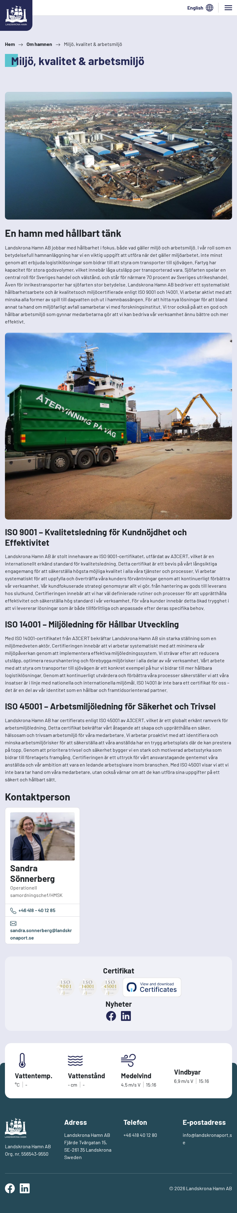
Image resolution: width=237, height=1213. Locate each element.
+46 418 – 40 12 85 (36, 910)
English (195, 7)
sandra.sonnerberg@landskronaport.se (41, 933)
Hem (10, 44)
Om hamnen (39, 44)
